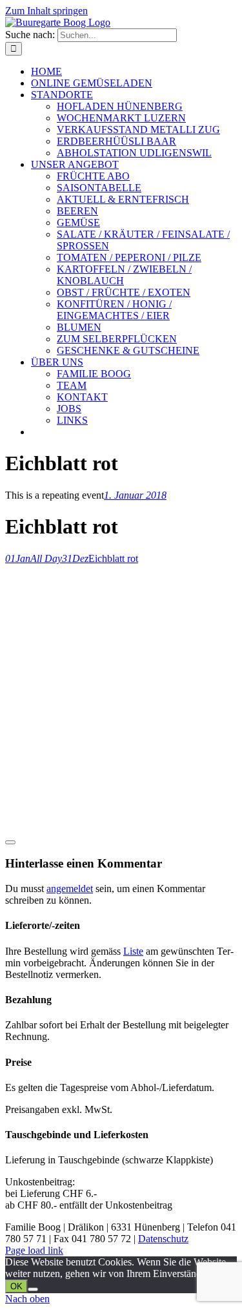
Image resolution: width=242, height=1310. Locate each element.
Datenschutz (163, 1238)
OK (16, 1286)
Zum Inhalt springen (46, 10)
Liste (133, 951)
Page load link (34, 1250)
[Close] (10, 842)
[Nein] (33, 1289)
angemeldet (69, 888)
